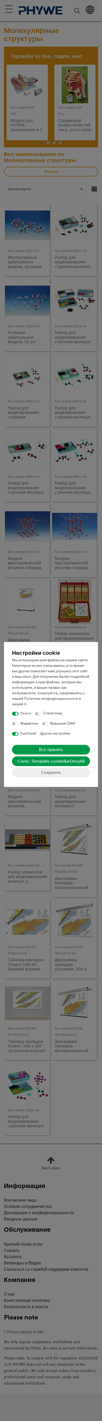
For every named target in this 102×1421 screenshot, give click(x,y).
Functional (28, 734)
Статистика (52, 713)
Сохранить (51, 772)
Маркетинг (29, 724)
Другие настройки (55, 734)
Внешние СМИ (62, 724)
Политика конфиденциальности (51, 699)
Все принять (51, 749)
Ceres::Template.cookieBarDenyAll (51, 761)
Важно (25, 713)
